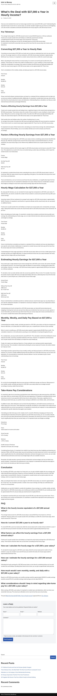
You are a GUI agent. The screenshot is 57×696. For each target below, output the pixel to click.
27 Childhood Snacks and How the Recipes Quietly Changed (16, 667)
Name (5, 611)
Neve (2, 694)
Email (22, 611)
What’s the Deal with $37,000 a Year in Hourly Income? (19, 595)
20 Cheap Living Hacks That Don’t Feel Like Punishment (15, 674)
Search (3, 654)
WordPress (13, 694)
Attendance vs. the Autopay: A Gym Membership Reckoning (15, 672)
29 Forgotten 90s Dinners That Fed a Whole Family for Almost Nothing (18, 677)
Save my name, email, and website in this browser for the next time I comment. (23, 636)
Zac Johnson (45, 595)
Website (40, 611)
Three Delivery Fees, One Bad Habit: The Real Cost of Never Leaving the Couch (21, 669)
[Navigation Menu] (54, 3)
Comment (6, 617)
